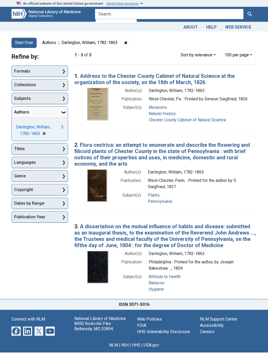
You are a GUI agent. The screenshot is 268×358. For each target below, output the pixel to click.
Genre (20, 175)
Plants (154, 195)
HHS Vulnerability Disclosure (163, 331)
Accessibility (212, 325)
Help (211, 27)
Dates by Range (29, 203)
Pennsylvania (160, 201)
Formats (22, 71)
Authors (21, 112)
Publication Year (29, 216)
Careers (207, 331)
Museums (158, 107)
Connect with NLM (28, 319)
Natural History (162, 113)
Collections (25, 84)
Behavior (157, 282)
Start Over (24, 42)
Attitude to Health (165, 276)
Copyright (23, 189)
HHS (136, 345)
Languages (25, 162)
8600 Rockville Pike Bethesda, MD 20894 (93, 326)
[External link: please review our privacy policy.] (16, 330)
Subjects (22, 98)
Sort (197, 54)
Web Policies (149, 319)
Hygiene (156, 289)
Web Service (238, 27)
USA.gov (151, 345)
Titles (19, 148)
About (190, 27)
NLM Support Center (218, 319)
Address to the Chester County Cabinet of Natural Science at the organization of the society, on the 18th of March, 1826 (154, 79)
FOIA (141, 325)
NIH (125, 345)
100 (237, 54)
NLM (113, 345)
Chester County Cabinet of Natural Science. (188, 119)
